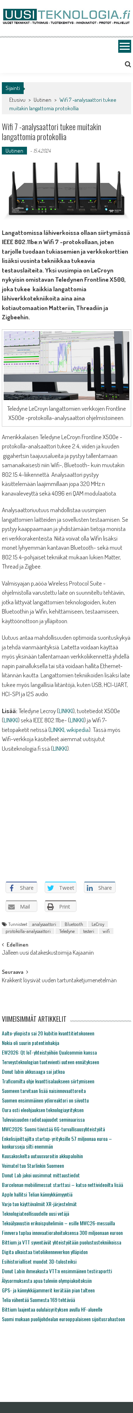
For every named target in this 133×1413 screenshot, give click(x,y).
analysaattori (44, 924)
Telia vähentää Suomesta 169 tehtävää (38, 1299)
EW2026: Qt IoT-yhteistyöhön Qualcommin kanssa (49, 1052)
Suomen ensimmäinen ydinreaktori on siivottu (45, 1100)
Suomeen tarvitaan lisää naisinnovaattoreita (44, 1090)
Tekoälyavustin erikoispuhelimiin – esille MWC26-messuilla (58, 1223)
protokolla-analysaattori (28, 931)
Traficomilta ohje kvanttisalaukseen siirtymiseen (48, 1081)
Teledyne (67, 931)
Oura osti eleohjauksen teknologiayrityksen (42, 1110)
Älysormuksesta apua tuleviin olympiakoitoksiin (47, 1280)
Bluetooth (74, 924)
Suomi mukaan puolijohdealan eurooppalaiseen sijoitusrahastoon (63, 1319)
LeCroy (98, 924)
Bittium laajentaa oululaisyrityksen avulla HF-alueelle (52, 1309)
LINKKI (66, 711)
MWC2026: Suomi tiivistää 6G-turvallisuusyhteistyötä (53, 1129)
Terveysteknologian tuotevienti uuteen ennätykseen (50, 1062)
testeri (88, 931)
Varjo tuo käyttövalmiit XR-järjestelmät (39, 1204)
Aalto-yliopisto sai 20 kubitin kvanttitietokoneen (48, 1033)
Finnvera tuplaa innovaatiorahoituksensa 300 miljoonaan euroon (62, 1232)
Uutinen (42, 99)
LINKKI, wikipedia (69, 729)
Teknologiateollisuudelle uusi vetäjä (35, 1213)
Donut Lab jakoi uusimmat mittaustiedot (41, 1175)
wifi (106, 931)
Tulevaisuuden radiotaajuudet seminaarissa (43, 1119)
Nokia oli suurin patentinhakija (30, 1042)
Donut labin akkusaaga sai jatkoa (33, 1071)
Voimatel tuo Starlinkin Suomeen (33, 1165)
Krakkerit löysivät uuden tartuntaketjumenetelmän (59, 981)
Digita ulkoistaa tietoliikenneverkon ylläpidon (45, 1252)
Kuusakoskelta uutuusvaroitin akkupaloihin (42, 1156)
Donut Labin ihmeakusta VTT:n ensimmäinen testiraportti (57, 1271)
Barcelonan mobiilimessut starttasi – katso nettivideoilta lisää (62, 1184)
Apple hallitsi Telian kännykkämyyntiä (37, 1194)
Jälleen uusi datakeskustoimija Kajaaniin (48, 953)
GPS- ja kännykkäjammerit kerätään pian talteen (48, 1290)
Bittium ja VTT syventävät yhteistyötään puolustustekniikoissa (61, 1242)
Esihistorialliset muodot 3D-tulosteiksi (39, 1261)
